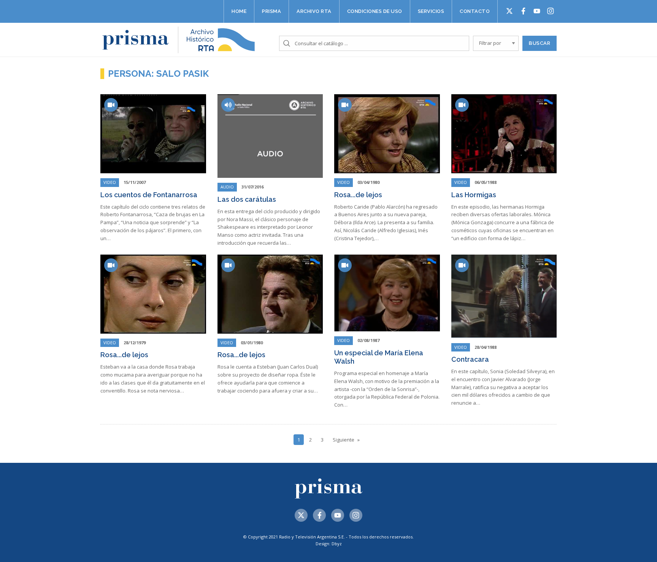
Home (239, 11)
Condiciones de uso (374, 11)
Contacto (475, 11)
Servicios (431, 11)
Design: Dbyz (329, 543)
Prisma (271, 11)
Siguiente (343, 439)
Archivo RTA (314, 11)
